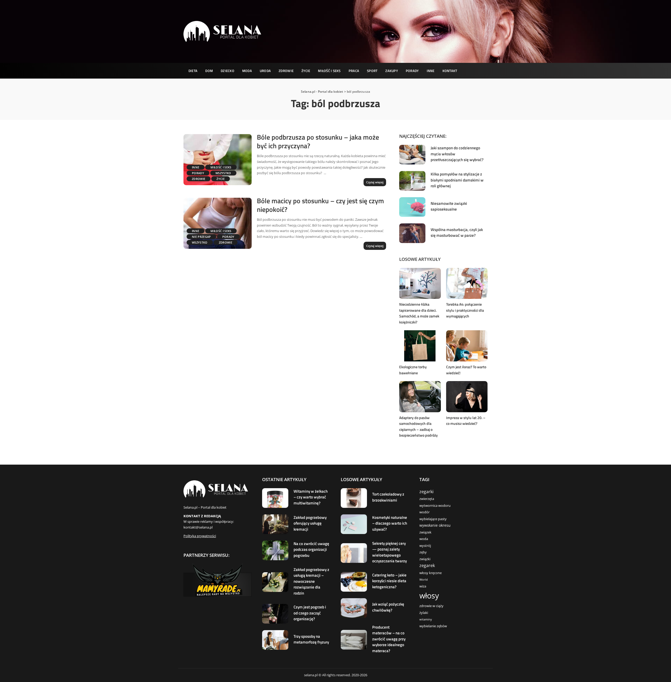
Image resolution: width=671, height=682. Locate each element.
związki (424, 559)
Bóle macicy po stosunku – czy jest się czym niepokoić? (320, 205)
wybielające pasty (433, 519)
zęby (423, 552)
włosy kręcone (430, 573)
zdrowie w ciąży (431, 606)
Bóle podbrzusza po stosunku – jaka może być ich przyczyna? (318, 141)
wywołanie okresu (435, 525)
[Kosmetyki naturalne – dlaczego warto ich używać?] (354, 524)
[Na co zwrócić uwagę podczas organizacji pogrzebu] (275, 550)
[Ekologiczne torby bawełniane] (420, 345)
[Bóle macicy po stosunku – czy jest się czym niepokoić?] (217, 223)
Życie (221, 179)
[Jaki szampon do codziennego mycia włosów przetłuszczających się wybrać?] (412, 154)
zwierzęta (426, 499)
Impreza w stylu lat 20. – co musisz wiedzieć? (465, 420)
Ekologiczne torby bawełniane (413, 370)
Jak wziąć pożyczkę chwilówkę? (388, 607)
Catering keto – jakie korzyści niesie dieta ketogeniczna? (389, 581)
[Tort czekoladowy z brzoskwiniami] (354, 498)
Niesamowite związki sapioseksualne (449, 206)
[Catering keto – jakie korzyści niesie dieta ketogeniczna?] (354, 582)
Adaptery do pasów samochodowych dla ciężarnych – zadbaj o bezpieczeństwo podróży (418, 426)
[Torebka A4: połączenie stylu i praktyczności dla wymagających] (467, 283)
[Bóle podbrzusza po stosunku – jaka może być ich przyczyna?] (217, 159)
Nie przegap (201, 237)
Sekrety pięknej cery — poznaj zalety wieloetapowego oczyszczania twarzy (389, 552)
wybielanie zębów (433, 626)
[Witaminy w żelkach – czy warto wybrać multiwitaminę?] (275, 498)
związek (425, 532)
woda (423, 539)
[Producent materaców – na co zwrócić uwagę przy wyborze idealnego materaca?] (354, 640)
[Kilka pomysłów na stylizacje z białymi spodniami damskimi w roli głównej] (412, 181)
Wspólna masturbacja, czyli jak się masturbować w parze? (457, 233)
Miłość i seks (220, 167)
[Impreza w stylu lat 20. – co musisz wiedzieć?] (467, 396)
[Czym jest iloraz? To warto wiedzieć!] (467, 345)
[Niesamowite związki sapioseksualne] (412, 207)
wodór (424, 512)
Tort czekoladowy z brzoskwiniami (388, 497)
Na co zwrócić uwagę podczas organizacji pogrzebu (311, 549)
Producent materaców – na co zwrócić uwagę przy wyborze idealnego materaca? (388, 639)
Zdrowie (198, 179)
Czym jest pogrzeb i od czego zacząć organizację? (310, 613)
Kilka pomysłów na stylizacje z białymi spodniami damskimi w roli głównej (457, 180)
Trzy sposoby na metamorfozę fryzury (311, 639)
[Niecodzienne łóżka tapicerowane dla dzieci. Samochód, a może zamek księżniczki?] (420, 283)
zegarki (426, 491)
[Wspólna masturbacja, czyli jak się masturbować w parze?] (412, 233)
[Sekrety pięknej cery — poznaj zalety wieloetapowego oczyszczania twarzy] (354, 553)
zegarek (427, 565)
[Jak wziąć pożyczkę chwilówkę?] (354, 608)
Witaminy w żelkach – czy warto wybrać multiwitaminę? (311, 497)
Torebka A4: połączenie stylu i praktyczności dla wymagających (465, 310)
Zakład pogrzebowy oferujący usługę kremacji (310, 523)
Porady (198, 173)
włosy (429, 595)
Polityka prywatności (199, 536)
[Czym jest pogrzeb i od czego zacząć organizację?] (275, 614)
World (423, 579)
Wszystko (223, 173)
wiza (422, 586)
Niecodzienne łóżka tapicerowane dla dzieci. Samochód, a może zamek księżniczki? (419, 313)
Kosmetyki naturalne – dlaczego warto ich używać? (389, 523)
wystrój (425, 545)
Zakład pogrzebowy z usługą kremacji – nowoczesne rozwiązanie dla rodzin (311, 581)
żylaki (423, 612)
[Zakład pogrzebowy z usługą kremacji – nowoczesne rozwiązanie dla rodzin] (275, 582)
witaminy (425, 619)
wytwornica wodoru (435, 505)
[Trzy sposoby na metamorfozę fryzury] (275, 640)
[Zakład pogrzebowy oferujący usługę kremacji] (275, 524)
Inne (195, 167)
